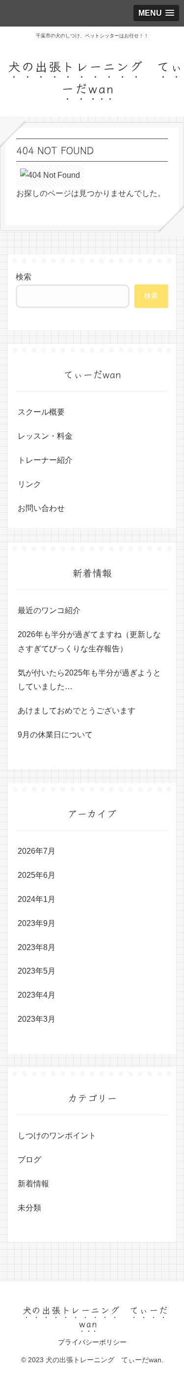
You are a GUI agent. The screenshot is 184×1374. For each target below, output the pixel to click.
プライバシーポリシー (92, 1342)
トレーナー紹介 (45, 460)
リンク (29, 484)
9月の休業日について (55, 734)
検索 (23, 277)
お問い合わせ (41, 508)
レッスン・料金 (45, 436)
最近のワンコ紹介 (49, 610)
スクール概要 (41, 412)
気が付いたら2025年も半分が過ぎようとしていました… (89, 680)
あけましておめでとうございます (76, 710)
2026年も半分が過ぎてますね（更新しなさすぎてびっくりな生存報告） (89, 641)
